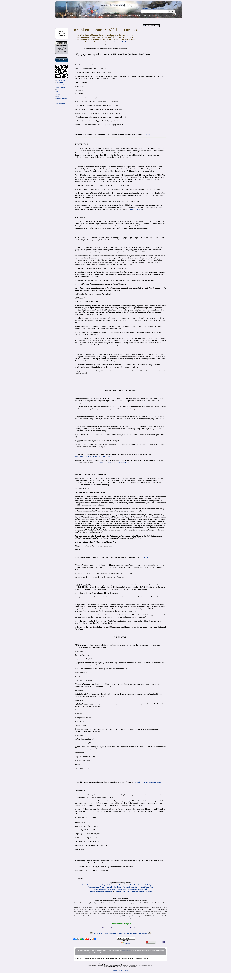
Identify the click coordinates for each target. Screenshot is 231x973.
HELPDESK (146, 134)
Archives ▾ (158, 15)
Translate (128, 943)
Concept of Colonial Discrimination (105, 889)
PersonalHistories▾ (134, 15)
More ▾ (168, 15)
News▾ (101, 15)
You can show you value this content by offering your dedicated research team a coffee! (120, 933)
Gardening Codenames (152, 885)
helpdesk (146, 557)
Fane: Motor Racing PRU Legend (142, 891)
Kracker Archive (60, 80)
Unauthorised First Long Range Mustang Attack (132, 889)
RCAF (57, 89)
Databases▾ (148, 15)
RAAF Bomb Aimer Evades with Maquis (100, 891)
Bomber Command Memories (123, 885)
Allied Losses (59, 82)
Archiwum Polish (60, 85)
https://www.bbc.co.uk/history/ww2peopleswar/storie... (95, 457)
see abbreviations (135, 209)
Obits (109, 15)
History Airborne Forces (89, 885)
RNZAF (58, 94)
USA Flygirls (117, 887)
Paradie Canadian (60, 87)
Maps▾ (72, 15)
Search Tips (145, 8)
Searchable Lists (60, 103)
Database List (120, 42)
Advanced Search (158, 9)
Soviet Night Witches (105, 885)
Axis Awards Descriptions (130, 887)
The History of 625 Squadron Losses (148, 782)
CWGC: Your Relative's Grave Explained (100, 887)
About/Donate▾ (90, 15)
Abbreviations (138, 885)
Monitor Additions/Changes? (120, 970)
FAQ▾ (79, 15)
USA (57, 96)
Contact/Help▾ (119, 15)
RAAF (57, 92)
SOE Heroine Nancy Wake (122, 891)
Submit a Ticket (126, 950)
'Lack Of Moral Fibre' (147, 887)
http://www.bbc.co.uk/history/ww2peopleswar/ (112, 463)
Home (64, 15)
